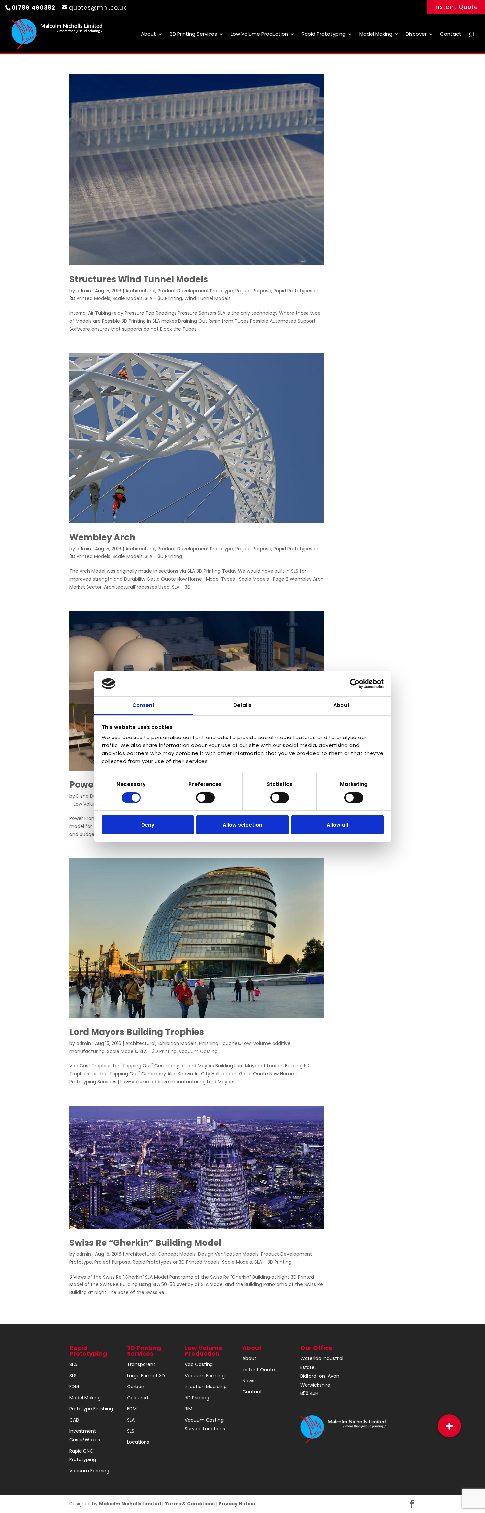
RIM (188, 1408)
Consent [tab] (143, 705)
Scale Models (128, 298)
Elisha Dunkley (92, 796)
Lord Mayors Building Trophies (136, 1032)
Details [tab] (242, 705)
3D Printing (197, 1397)
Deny (147, 824)
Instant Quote (456, 7)
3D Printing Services (193, 34)
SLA (73, 1364)
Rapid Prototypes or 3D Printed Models (176, 1262)
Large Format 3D (146, 1375)
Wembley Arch (102, 537)
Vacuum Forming (89, 1470)
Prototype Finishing (91, 1408)
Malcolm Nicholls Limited (130, 1503)
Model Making (375, 34)
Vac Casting (199, 1364)
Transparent (141, 1364)
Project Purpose (253, 290)
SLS (73, 1375)
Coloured (137, 1397)
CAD (74, 1420)
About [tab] (341, 705)
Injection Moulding (206, 1386)
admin (83, 290)
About (148, 34)
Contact (450, 34)
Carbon (135, 1386)
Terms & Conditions (190, 1503)
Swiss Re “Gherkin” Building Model (145, 1243)
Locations (138, 1442)
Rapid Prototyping (324, 34)
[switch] (205, 797)
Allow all (337, 824)
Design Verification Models (228, 1254)
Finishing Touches (219, 1043)
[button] (449, 1425)
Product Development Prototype (195, 290)
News (248, 1380)
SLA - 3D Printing (163, 298)
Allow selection (242, 824)
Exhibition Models (177, 1043)
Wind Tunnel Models (207, 298)
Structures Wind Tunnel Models (138, 279)
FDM (74, 1386)
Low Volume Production (259, 34)
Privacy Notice (237, 1503)
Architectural (140, 290)
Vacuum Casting (198, 1051)
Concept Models (177, 1254)
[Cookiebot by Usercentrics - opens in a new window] (355, 684)
